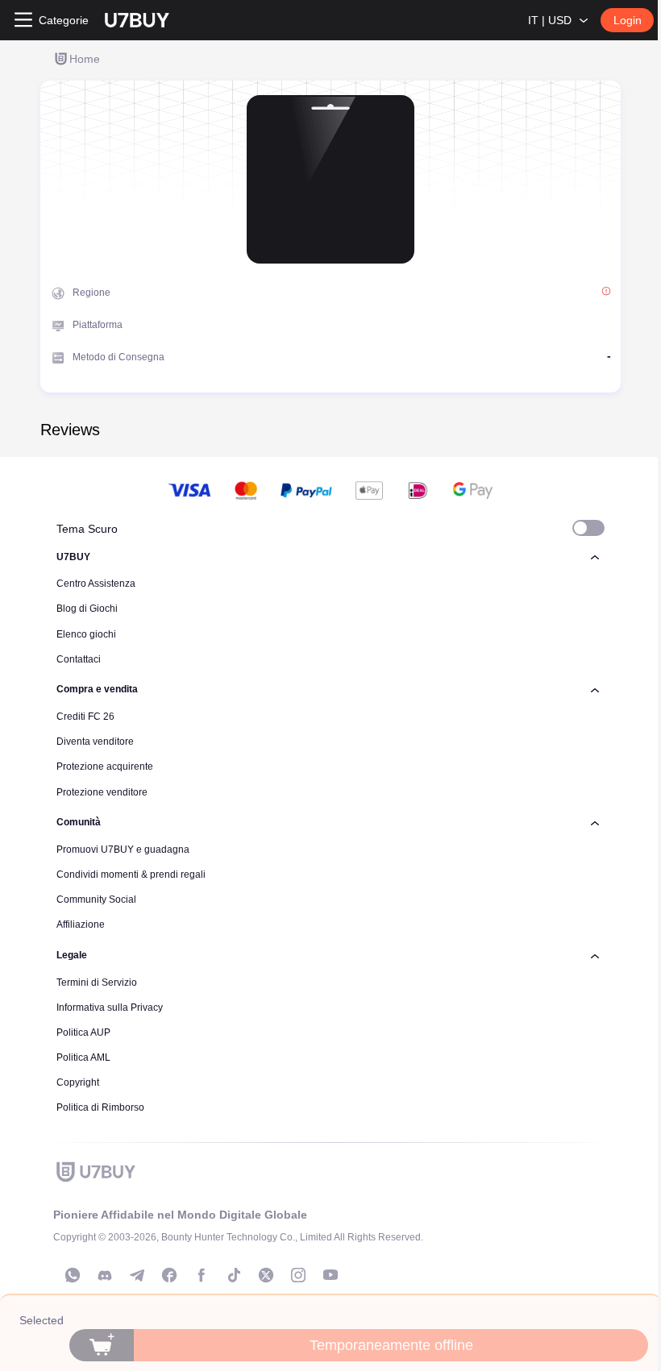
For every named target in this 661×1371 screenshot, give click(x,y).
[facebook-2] (201, 1275)
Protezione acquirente (104, 766)
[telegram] (137, 1275)
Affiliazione (80, 924)
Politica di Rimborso (100, 1107)
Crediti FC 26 (85, 716)
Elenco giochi (86, 634)
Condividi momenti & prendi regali (131, 874)
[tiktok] (234, 1275)
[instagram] (298, 1275)
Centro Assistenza (95, 583)
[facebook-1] (169, 1275)
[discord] (105, 1275)
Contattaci (78, 659)
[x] (266, 1275)
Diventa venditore (95, 741)
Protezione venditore (102, 792)
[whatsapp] (72, 1275)
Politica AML (83, 1057)
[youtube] (330, 1275)
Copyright (77, 1082)
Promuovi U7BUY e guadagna (122, 849)
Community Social (96, 899)
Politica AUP (83, 1032)
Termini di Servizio (96, 982)
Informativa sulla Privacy (109, 1007)
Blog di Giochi (87, 608)
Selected (41, 1320)
